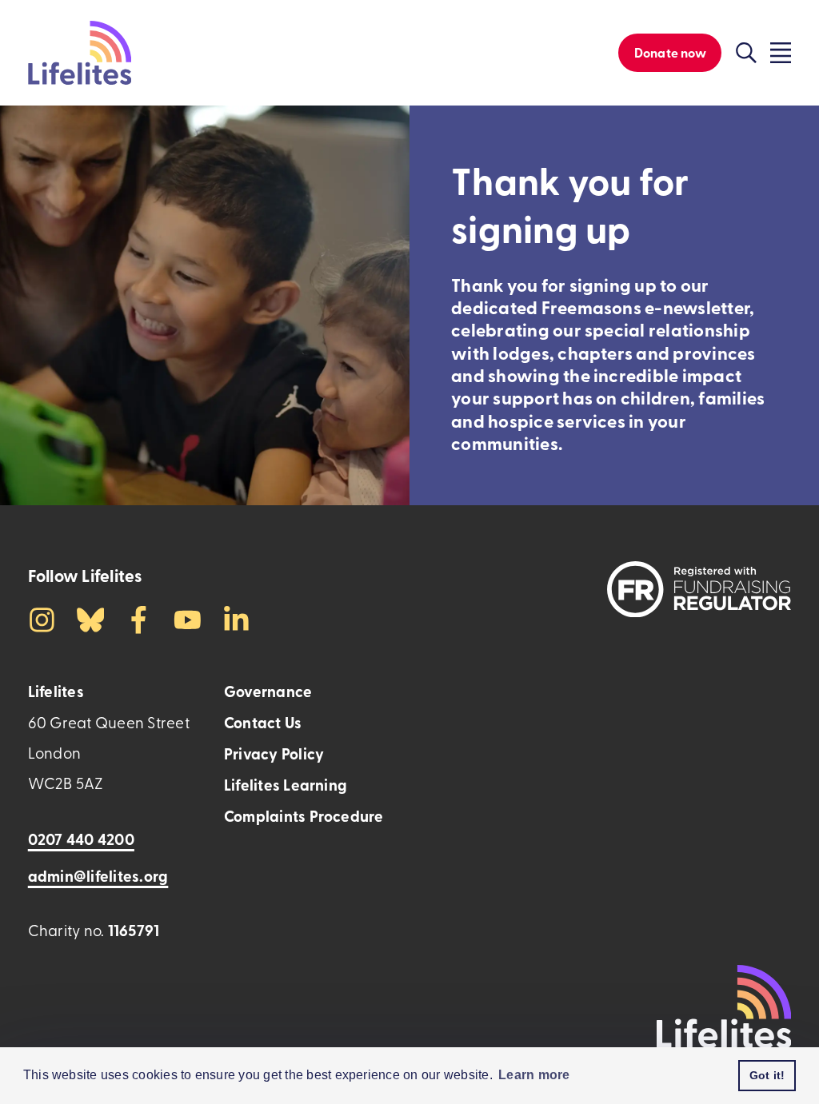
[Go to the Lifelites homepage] (79, 53)
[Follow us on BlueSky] (91, 617)
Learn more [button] (533, 1075)
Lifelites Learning (285, 784)
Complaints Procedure (304, 816)
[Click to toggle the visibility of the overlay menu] (780, 52)
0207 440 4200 (81, 839)
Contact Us (263, 722)
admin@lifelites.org (98, 876)
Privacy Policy (274, 753)
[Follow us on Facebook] (139, 617)
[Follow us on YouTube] (188, 617)
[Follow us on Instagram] (42, 617)
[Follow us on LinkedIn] (236, 617)
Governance (268, 691)
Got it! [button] (767, 1075)
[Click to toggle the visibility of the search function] (746, 52)
